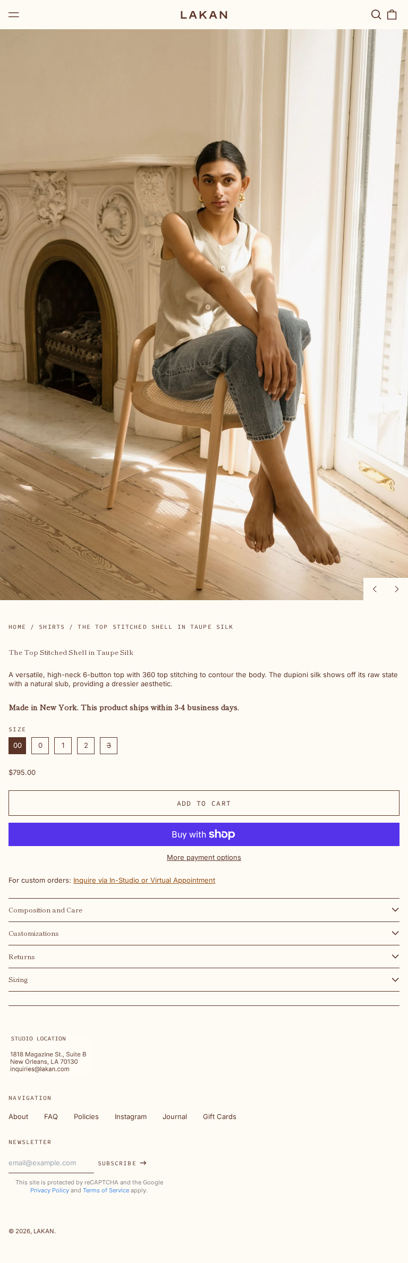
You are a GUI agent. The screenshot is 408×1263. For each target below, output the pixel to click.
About (18, 1116)
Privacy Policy (49, 1190)
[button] (376, 14)
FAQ (51, 1116)
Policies (86, 1116)
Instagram (131, 1116)
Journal (175, 1116)
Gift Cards (219, 1116)
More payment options (204, 857)
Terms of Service (106, 1190)
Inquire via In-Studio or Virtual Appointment (144, 880)
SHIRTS (52, 626)
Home (17, 626)
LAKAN (43, 1231)
